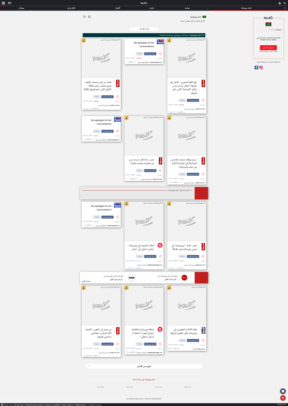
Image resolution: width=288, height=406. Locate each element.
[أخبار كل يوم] (144, 3)
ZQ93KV (202, 179)
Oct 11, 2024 (90, 135)
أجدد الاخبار (144, 29)
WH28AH (160, 261)
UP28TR (117, 101)
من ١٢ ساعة (129, 387)
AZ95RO (117, 349)
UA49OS (202, 345)
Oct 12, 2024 (176, 178)
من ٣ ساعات (187, 387)
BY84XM (117, 222)
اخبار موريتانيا (193, 100)
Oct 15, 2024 (176, 104)
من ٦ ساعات (158, 387)
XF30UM (160, 59)
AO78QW (202, 105)
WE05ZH (160, 349)
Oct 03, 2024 (133, 260)
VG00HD (117, 136)
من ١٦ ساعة (100, 387)
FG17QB (160, 175)
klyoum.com (282, 404)
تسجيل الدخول (268, 47)
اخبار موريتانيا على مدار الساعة (144, 379)
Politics (182, 100)
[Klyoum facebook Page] (256, 69)
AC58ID (203, 261)
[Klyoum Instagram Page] (261, 69)
